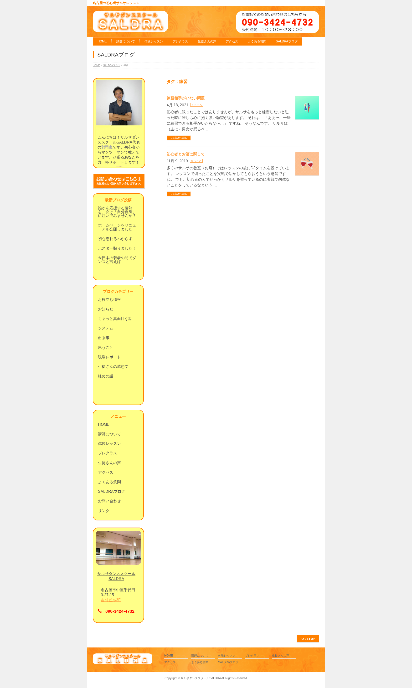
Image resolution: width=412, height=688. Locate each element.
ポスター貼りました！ (117, 248)
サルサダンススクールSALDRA (201, 678)
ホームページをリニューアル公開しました (117, 227)
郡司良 (107, 147)
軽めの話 (105, 376)
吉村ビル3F (111, 600)
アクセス (105, 472)
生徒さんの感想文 (113, 367)
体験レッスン (109, 444)
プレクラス (107, 453)
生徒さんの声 (109, 463)
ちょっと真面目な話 (115, 319)
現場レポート (109, 357)
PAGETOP (307, 638)
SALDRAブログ (111, 491)
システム (196, 104)
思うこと (196, 160)
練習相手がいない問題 (186, 98)
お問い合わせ (109, 501)
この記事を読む (178, 137)
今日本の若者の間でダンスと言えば (117, 260)
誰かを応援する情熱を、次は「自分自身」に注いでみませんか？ (117, 212)
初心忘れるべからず (115, 239)
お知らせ (105, 309)
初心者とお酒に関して (186, 154)
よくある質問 (109, 482)
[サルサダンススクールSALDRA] (130, 27)
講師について (109, 434)
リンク (103, 511)
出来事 (103, 338)
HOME (103, 424)
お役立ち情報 (109, 300)
